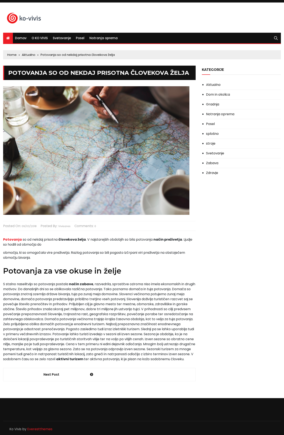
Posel (80, 38)
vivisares (64, 226)
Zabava (212, 163)
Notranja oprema (103, 38)
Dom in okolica (218, 94)
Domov (21, 38)
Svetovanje (62, 38)
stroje (210, 143)
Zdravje (212, 173)
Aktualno (213, 84)
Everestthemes (39, 429)
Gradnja (212, 104)
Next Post (51, 374)
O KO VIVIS (40, 38)
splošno (212, 133)
